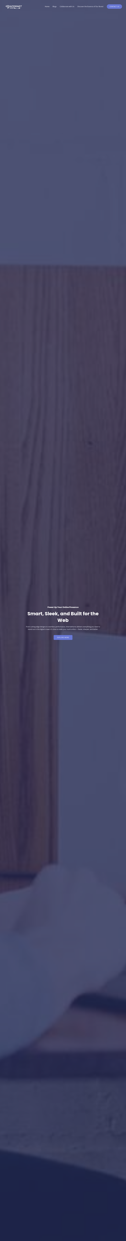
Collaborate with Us (67, 6)
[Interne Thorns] (14, 6)
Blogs (55, 6)
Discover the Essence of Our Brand (90, 6)
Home (47, 6)
